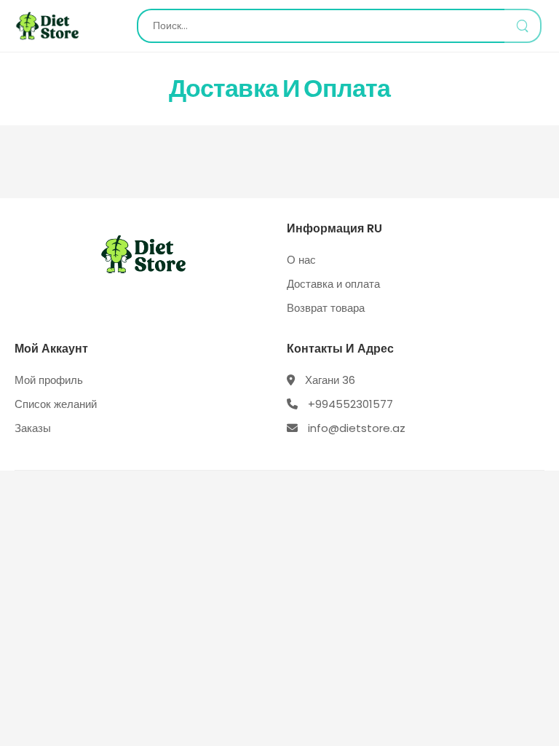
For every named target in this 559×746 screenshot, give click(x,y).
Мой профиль (49, 380)
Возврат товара (326, 307)
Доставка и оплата (333, 283)
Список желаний (56, 404)
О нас (301, 259)
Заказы (33, 428)
